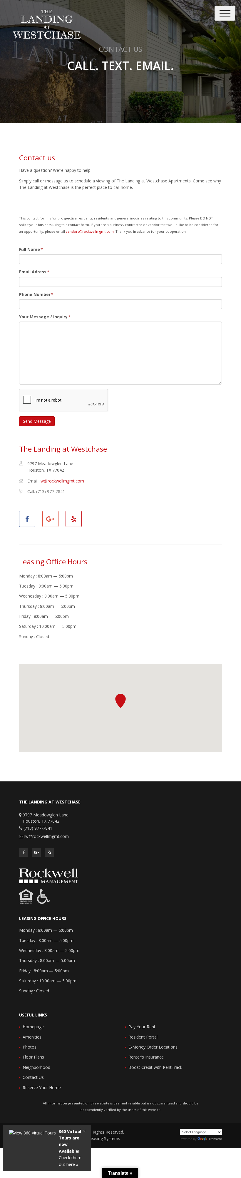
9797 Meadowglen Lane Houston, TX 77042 (45, 818)
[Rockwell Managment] (48, 875)
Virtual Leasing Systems (97, 1138)
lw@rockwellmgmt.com (62, 481)
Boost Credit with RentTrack (155, 1067)
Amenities (32, 1037)
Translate (215, 1139)
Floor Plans (33, 1057)
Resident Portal (143, 1037)
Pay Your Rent (141, 1026)
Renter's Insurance (146, 1057)
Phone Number (36, 294)
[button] (120, 700)
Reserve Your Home (42, 1087)
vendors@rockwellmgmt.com (90, 231)
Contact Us (33, 1077)
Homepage (33, 1026)
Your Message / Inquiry (45, 317)
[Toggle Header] (225, 13)
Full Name (31, 249)
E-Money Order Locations (153, 1047)
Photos (29, 1047)
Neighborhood (36, 1067)
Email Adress (34, 271)
